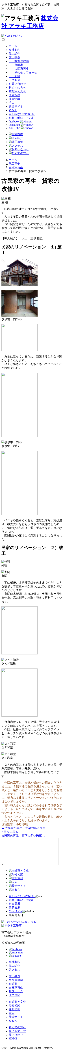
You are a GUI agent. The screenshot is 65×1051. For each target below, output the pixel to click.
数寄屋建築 (19, 61)
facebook (14, 121)
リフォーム (16, 991)
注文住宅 (14, 995)
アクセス (14, 80)
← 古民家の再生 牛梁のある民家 (23, 827)
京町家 (16, 64)
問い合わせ (16, 1034)
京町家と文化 (17, 91)
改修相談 (14, 95)
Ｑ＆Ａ (13, 110)
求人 (11, 102)
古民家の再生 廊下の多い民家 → (23, 835)
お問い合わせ (17, 83)
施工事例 (14, 57)
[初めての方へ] (11, 35)
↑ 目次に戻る (9, 831)
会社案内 (14, 49)
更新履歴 (14, 907)
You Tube (15, 127)
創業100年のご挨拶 (21, 117)
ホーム (13, 46)
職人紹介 (14, 53)
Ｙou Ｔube (15, 911)
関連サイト (16, 106)
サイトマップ (17, 1031)
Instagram (15, 124)
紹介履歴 (14, 903)
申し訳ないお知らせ (22, 114)
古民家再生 (19, 68)
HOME (13, 1038)
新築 (14, 76)
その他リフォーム (23, 72)
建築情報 (14, 98)
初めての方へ (17, 87)
